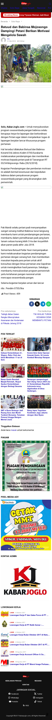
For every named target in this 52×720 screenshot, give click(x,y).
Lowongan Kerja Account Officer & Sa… (27, 654)
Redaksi (38, 681)
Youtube (15, 702)
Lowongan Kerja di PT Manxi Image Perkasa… (30, 664)
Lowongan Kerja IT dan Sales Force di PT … (29, 615)
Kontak (25, 685)
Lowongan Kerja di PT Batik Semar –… (27, 625)
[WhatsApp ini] (48, 304)
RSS (27, 705)
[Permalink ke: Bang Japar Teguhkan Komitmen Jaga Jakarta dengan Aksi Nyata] (39, 402)
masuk (14, 430)
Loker (12, 613)
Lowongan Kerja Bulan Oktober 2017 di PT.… (29, 644)
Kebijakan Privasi (13, 681)
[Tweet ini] (37, 304)
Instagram (39, 698)
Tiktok (39, 702)
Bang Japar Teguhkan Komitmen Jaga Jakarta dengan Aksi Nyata (37, 412)
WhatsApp (15, 698)
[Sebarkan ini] (31, 304)
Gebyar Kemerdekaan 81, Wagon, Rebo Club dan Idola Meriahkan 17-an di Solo (11, 356)
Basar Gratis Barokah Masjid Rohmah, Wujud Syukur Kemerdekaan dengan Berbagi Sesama (11, 382)
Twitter (39, 694)
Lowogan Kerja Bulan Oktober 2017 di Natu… (30, 635)
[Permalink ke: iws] (3, 40)
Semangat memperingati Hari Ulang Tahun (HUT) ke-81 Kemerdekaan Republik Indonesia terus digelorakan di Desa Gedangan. (39, 385)
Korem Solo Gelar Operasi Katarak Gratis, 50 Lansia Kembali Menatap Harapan (38, 355)
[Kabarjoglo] (26, 3)
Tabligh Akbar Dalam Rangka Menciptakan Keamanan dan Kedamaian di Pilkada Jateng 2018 (12, 317)
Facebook (15, 694)
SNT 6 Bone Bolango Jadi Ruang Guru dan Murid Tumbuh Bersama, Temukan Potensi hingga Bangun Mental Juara (13, 415)
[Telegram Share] (42, 304)
